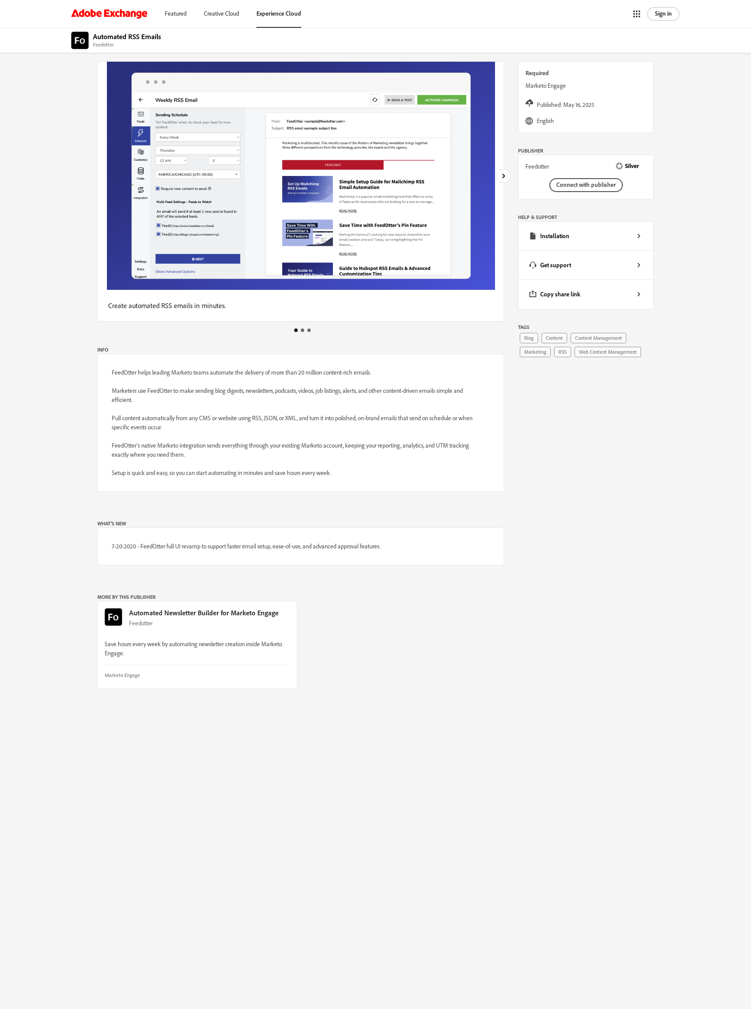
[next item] (504, 176)
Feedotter (141, 623)
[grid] (585, 265)
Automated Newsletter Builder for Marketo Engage (204, 612)
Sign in (663, 13)
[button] (637, 14)
